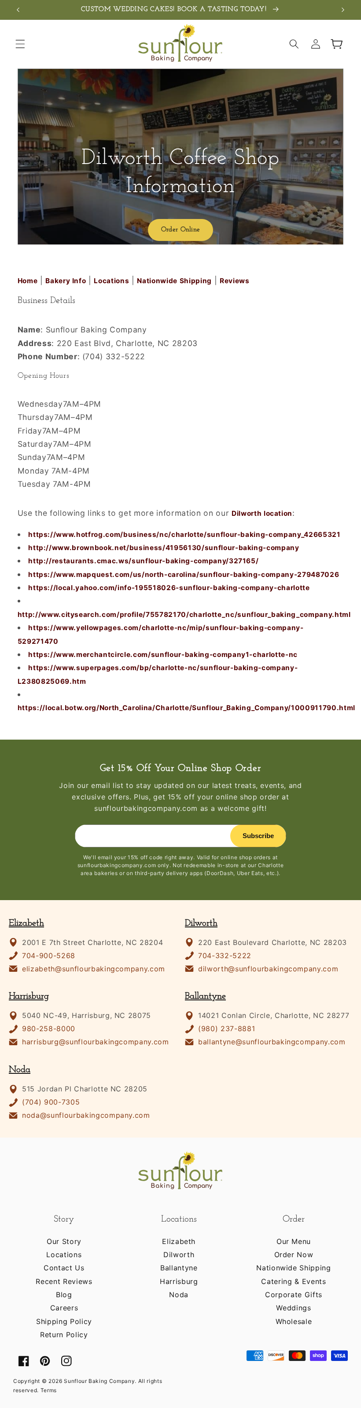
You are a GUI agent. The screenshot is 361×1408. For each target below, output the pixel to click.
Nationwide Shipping (174, 281)
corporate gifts (293, 1294)
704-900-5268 (48, 956)
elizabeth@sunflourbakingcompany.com (93, 969)
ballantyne (179, 1267)
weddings (293, 1307)
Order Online (180, 229)
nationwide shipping (293, 1267)
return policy (64, 1334)
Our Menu (293, 1241)
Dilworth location (262, 513)
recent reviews (64, 1281)
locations (63, 1254)
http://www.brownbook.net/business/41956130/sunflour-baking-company (163, 548)
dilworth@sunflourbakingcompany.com (268, 969)
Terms (49, 1390)
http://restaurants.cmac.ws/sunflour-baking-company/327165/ (143, 561)
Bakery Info (65, 281)
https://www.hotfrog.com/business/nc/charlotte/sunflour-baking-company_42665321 (184, 534)
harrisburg (179, 1281)
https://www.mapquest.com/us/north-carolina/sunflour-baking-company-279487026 (183, 574)
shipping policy (64, 1321)
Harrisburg (29, 996)
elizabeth (178, 1241)
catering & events (293, 1281)
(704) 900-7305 (51, 1102)
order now (293, 1254)
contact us (64, 1267)
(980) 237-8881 (226, 1029)
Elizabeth (26, 923)
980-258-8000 (48, 1029)
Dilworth (201, 923)
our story (64, 1241)
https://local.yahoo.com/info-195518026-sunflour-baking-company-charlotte (169, 588)
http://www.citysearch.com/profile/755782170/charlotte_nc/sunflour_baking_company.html (184, 614)
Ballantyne (205, 996)
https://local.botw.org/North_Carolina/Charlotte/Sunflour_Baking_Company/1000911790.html (186, 708)
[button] (20, 44)
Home (28, 281)
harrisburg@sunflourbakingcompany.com (95, 1042)
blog (64, 1294)
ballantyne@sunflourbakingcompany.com (272, 1042)
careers (64, 1307)
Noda (19, 1069)
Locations (111, 281)
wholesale (294, 1321)
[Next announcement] (343, 9)
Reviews (235, 281)
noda (178, 1294)
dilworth (178, 1254)
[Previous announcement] (18, 9)
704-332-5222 (224, 956)
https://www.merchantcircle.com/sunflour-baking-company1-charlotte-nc (163, 654)
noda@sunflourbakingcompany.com (86, 1115)
